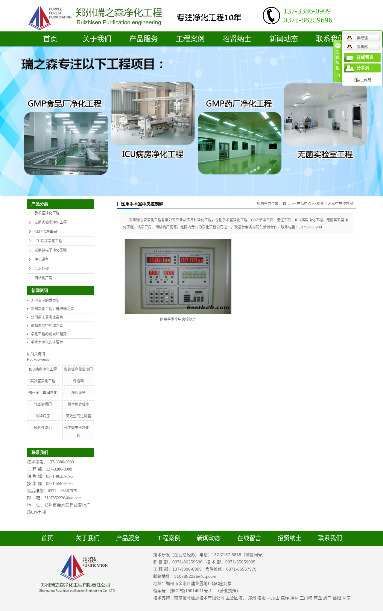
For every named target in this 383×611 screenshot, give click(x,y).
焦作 (285, 597)
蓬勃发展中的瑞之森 (47, 326)
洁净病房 (43, 416)
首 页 (287, 204)
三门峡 (306, 597)
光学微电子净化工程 (50, 250)
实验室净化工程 (42, 381)
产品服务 (143, 39)
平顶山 (273, 597)
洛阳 (261, 597)
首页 (50, 39)
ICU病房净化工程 (48, 241)
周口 (327, 597)
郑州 (252, 597)
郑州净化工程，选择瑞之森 (52, 309)
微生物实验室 (78, 404)
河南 (346, 597)
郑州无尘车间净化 (42, 393)
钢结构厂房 (43, 278)
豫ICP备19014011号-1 (191, 590)
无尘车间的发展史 (45, 300)
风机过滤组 (43, 428)
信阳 (337, 597)
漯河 (294, 597)
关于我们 (97, 39)
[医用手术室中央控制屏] (178, 276)
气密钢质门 (43, 404)
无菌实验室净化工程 (50, 222)
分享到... (365, 68)
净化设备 (41, 259)
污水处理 (41, 269)
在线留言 (249, 538)
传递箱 (78, 381)
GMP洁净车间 (45, 232)
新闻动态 (283, 39)
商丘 (318, 597)
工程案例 (190, 39)
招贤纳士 (237, 39)
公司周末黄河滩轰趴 (47, 317)
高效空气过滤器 (78, 416)
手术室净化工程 (47, 213)
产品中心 (304, 204)
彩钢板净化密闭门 (78, 369)
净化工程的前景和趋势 (49, 334)
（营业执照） (228, 590)
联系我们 (330, 39)
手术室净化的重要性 (47, 342)
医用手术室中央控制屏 (335, 204)
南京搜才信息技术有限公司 (199, 597)
